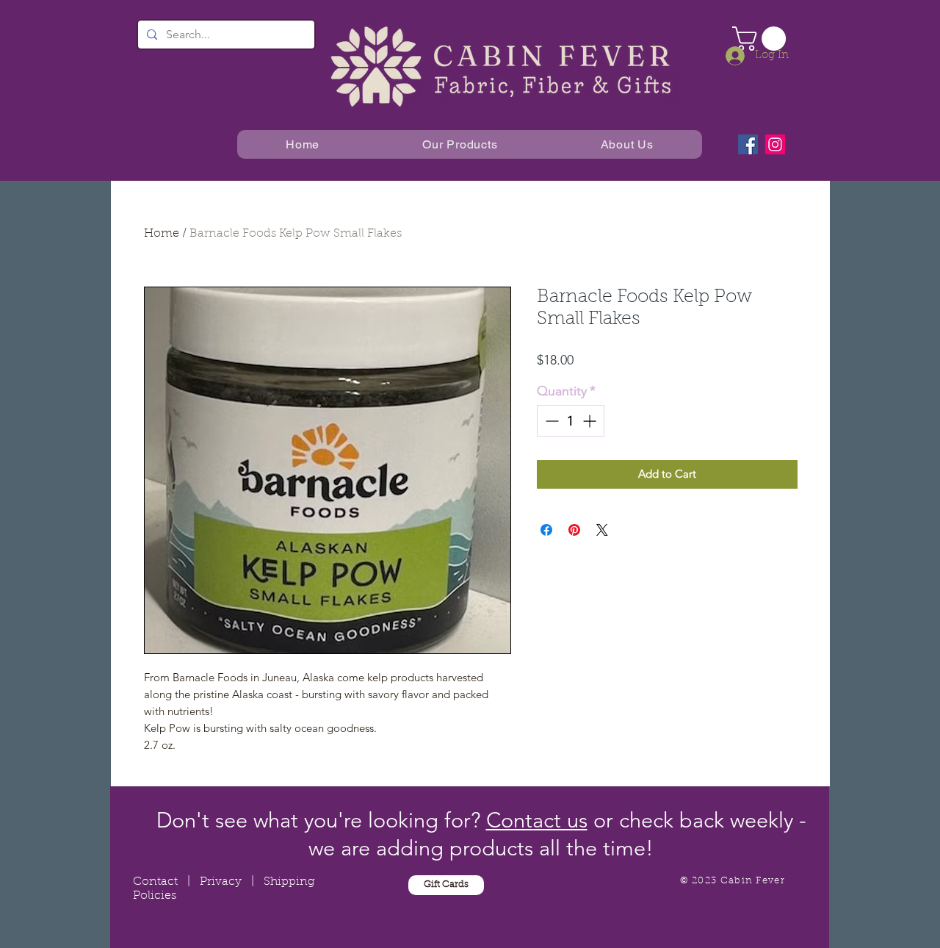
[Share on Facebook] (546, 530)
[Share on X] (602, 530)
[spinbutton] (570, 421)
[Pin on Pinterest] (574, 530)
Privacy (221, 882)
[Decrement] (550, 421)
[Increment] (590, 421)
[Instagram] (775, 144)
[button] (762, 38)
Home (161, 234)
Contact (155, 882)
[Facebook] (748, 144)
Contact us (537, 820)
